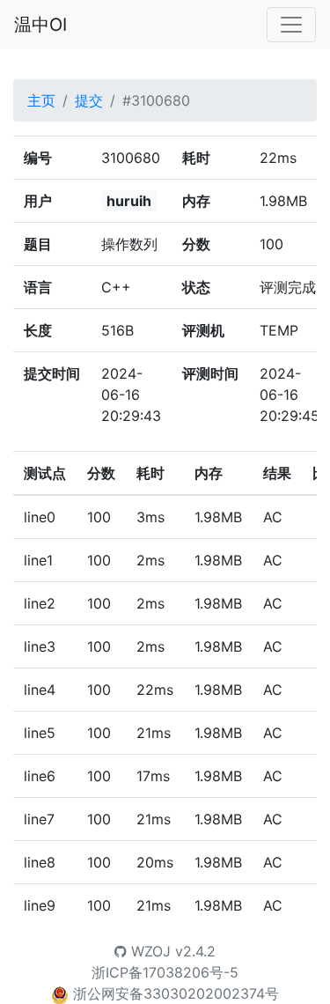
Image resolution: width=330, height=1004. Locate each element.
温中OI (40, 24)
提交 (89, 100)
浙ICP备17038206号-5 (165, 972)
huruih (128, 201)
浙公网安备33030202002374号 (176, 993)
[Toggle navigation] (291, 24)
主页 (41, 100)
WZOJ (149, 951)
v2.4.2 (195, 951)
